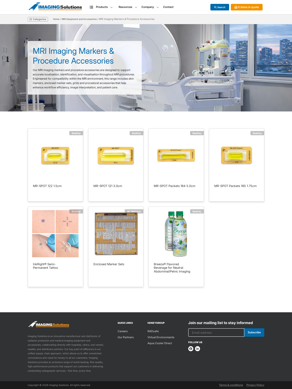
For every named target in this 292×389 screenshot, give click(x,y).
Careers (123, 331)
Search (221, 7)
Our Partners (126, 337)
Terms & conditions (231, 385)
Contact (168, 7)
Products (102, 7)
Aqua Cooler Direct (160, 343)
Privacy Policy (255, 385)
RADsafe (153, 331)
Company (147, 7)
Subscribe (254, 332)
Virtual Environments (161, 337)
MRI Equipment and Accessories (79, 19)
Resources (125, 7)
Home (56, 19)
